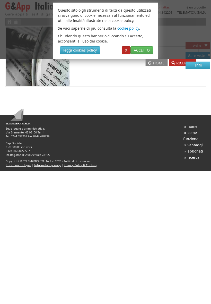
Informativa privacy (47, 165)
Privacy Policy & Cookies (80, 165)
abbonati (193, 151)
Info (198, 65)
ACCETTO (142, 50)
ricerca (191, 157)
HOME (158, 62)
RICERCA (184, 62)
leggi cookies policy (80, 50)
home (190, 126)
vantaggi (193, 144)
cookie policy (128, 28)
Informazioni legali (18, 165)
